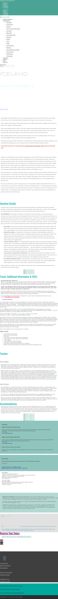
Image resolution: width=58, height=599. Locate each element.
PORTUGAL (9, 24)
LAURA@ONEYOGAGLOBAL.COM (33, 146)
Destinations (6, 20)
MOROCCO (9, 54)
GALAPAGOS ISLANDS (12, 50)
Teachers (5, 58)
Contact (5, 62)
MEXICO (8, 47)
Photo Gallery (6, 572)
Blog (4, 61)
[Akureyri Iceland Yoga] (29, 269)
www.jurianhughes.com (51, 379)
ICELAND (9, 31)
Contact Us (4, 579)
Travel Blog (5, 574)
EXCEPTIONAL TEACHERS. (10, 589)
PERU (8, 43)
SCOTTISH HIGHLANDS (13, 29)
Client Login (5, 581)
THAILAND (9, 56)
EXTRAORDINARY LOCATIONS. (11, 585)
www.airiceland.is (22, 313)
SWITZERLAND (10, 35)
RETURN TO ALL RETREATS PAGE (16, 536)
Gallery (5, 59)
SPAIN (8, 39)
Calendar (4, 563)
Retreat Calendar (7, 19)
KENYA (8, 26)
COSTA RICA (10, 52)
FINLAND (9, 22)
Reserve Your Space (9, 533)
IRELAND (9, 33)
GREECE (8, 37)
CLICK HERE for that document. (12, 297)
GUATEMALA (10, 45)
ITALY (8, 41)
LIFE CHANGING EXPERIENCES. (12, 592)
